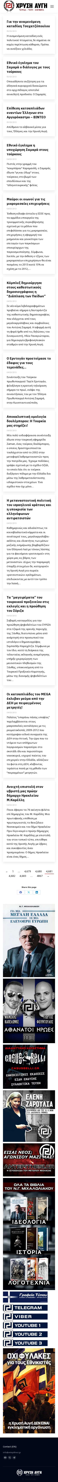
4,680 (38, 871)
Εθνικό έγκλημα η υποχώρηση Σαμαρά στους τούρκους (27, 149)
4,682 (12, 876)
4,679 (27, 871)
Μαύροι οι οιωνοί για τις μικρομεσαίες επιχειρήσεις (28, 201)
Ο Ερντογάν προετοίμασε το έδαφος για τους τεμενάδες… (29, 362)
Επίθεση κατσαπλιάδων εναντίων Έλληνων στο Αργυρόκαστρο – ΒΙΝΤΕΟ (26, 112)
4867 (40, 876)
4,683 (22, 876)
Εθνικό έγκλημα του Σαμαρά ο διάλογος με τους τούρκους (28, 67)
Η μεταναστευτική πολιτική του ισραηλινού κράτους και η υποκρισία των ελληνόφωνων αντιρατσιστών (29, 509)
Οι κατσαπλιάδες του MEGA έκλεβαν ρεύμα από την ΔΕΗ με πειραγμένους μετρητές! (29, 700)
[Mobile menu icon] (52, 6)
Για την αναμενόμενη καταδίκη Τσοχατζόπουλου (28, 23)
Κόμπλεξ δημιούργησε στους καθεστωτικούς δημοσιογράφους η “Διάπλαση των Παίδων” (26, 289)
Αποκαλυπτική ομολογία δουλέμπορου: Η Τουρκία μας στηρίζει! (26, 421)
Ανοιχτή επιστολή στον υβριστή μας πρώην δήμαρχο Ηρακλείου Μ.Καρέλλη (25, 793)
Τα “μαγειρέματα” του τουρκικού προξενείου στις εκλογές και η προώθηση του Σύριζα (28, 604)
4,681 (49, 871)
